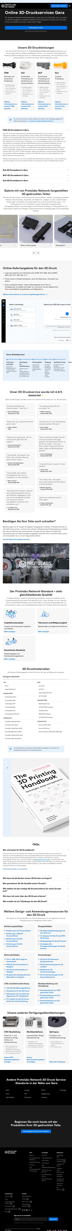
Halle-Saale (10, 1097)
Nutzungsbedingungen (11, 1209)
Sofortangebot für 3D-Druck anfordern (36, 1131)
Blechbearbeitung (31, 1018)
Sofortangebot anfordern (59, 6)
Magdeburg (45, 1094)
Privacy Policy (40, 1222)
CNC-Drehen (45, 1163)
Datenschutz (8, 1206)
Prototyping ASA (10, 700)
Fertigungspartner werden (10, 1202)
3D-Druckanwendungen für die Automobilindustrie (51, 976)
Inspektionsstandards (9, 609)
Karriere (7, 1196)
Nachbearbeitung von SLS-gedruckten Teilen (50, 1002)
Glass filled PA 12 (10, 689)
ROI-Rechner (59, 1188)
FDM (4, 62)
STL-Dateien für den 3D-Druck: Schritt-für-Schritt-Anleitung (17, 1000)
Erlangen (63, 1090)
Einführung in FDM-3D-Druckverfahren (14, 935)
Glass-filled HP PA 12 (45, 693)
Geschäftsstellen (26, 1196)
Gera (7, 1090)
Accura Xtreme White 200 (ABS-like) (50, 732)
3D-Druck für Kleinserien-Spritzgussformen (49, 960)
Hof (25, 1094)
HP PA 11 (41, 689)
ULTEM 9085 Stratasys (46, 707)
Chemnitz (27, 1097)
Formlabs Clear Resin (11, 725)
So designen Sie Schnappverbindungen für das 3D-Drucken (53, 946)
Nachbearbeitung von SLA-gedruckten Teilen (50, 996)
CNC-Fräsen (45, 1160)
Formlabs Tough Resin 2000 (13, 728)
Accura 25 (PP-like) (45, 725)
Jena (7, 1094)
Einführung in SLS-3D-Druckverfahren (14, 945)
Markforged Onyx (44, 704)
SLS (21, 62)
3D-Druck (44, 1155)
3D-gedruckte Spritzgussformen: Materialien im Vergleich (18, 976)
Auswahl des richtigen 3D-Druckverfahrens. (41, 121)
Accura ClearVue (44, 728)
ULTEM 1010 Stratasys (46, 717)
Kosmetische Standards (10, 636)
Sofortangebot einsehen (36, 28)
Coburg (44, 1097)
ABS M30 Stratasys (45, 714)
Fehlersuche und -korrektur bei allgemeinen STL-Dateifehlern (17, 995)
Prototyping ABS (10, 707)
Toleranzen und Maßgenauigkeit (47, 609)
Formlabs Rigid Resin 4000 (13, 732)
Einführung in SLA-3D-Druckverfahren (14, 940)
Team (6, 1199)
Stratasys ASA (43, 710)
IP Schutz (32, 1165)
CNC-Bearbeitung (9, 1018)
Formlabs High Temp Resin (13, 738)
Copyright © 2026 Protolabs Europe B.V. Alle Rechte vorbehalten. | (22, 1229)
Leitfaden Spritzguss (59, 1175)
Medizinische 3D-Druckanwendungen (47, 971)
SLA (55, 62)
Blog (6, 1211)
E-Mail (24, 1199)
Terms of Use (32, 1222)
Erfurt (43, 1090)
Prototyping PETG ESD (12, 714)
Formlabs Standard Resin (12, 721)
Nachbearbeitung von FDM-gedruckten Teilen (50, 991)
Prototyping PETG (10, 697)
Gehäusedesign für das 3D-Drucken (53, 941)
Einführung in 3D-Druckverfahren (18, 931)
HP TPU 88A (43, 696)
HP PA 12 (41, 686)
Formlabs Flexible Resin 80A (14, 735)
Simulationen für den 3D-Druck (17, 991)
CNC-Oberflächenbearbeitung (48, 1166)
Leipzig (26, 1090)
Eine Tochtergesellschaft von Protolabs (34, 1169)
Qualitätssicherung (34, 1162)
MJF (38, 62)
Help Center (25, 1202)
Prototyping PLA (10, 710)
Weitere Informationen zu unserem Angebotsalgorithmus (24, 294)
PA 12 (6, 686)
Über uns (31, 1155)
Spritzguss (51, 1018)
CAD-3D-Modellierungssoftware (18, 988)
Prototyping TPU (10, 704)
